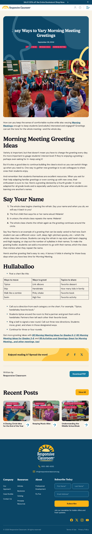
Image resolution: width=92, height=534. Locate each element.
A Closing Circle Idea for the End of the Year (16, 414)
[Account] (75, 7)
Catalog (20, 496)
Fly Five (38, 494)
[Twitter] (81, 354)
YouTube (87, 520)
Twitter (76, 520)
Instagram (82, 520)
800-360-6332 (47, 466)
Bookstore (21, 491)
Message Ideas (45, 47)
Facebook (71, 520)
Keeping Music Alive (46, 414)
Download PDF (79, 374)
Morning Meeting (59, 47)
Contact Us (7, 499)
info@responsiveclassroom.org (47, 472)
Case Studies (8, 494)
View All (82, 392)
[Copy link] (68, 354)
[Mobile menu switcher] (88, 7)
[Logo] (16, 7)
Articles (20, 486)
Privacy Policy (83, 529)
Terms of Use (71, 529)
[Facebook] (74, 354)
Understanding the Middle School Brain (75, 414)
